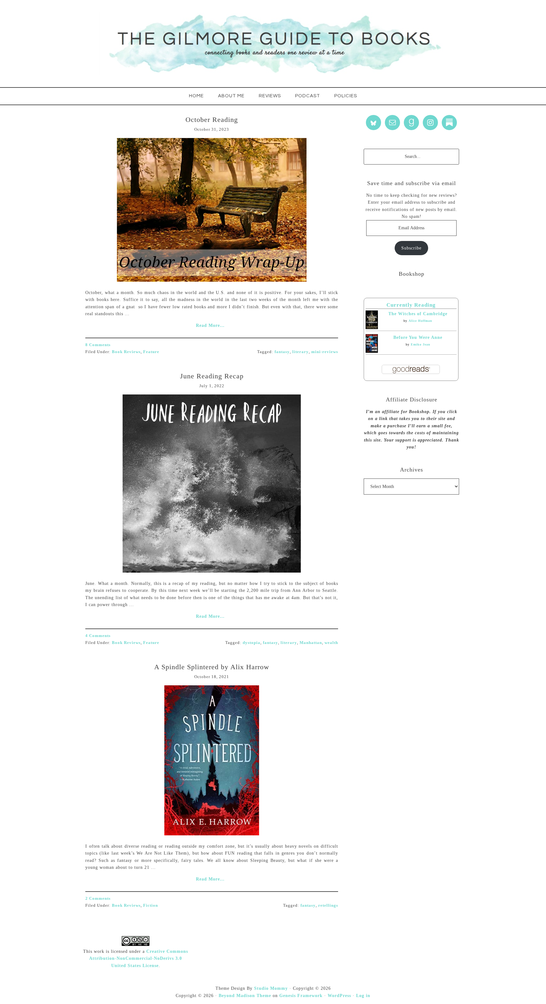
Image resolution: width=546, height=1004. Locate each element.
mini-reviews (324, 351)
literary (300, 351)
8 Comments (98, 344)
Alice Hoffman (420, 320)
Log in (363, 995)
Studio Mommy (271, 988)
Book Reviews (126, 351)
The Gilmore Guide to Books (273, 43)
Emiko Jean (420, 344)
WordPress (339, 995)
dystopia (251, 642)
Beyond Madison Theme (245, 995)
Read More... (210, 325)
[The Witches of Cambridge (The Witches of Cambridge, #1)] (372, 327)
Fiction (150, 905)
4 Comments (98, 635)
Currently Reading (411, 305)
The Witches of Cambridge (417, 313)
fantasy (282, 351)
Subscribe (411, 248)
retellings (328, 905)
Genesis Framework (301, 995)
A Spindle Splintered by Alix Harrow (211, 667)
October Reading (211, 119)
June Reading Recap (212, 376)
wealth (331, 642)
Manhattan (311, 642)
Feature (151, 351)
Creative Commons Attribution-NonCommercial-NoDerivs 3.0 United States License (138, 958)
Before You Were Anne (417, 337)
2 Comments (98, 898)
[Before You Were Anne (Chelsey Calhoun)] (372, 351)
